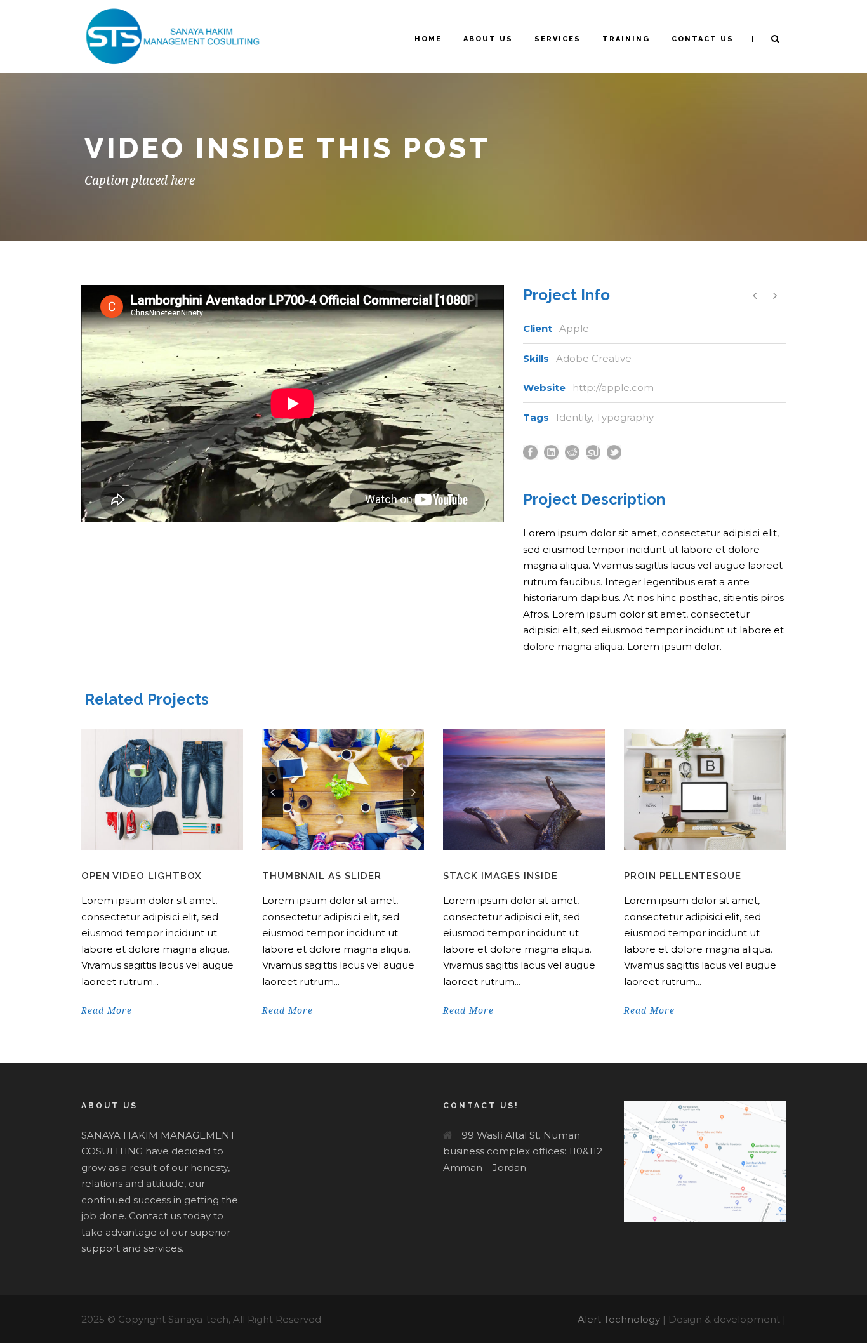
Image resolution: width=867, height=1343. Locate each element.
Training (626, 39)
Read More (106, 1010)
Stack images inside (500, 876)
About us (488, 39)
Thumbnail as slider (321, 876)
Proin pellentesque (682, 876)
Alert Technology (619, 1319)
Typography (625, 417)
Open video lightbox (141, 876)
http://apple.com (613, 387)
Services (557, 39)
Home (428, 39)
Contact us (703, 39)
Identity (574, 417)
